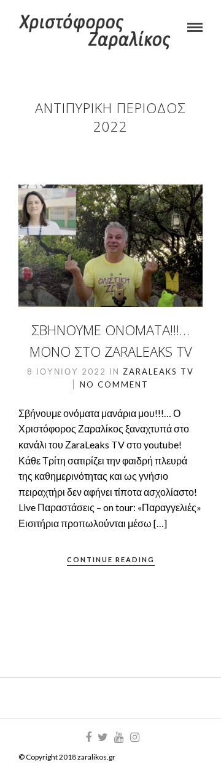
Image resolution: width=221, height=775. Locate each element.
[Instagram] (134, 737)
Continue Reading (111, 559)
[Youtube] (118, 737)
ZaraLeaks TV (158, 371)
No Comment (114, 384)
